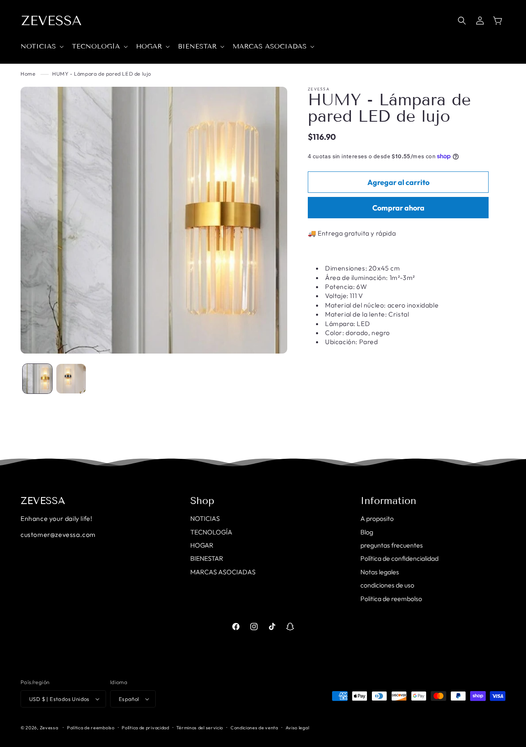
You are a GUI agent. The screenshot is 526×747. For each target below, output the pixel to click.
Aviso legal (297, 728)
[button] (41, 46)
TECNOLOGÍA (211, 532)
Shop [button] (202, 501)
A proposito (377, 518)
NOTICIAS (205, 518)
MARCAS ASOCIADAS (223, 572)
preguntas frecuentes (391, 545)
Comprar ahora (398, 208)
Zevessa (49, 728)
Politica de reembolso (391, 598)
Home (28, 73)
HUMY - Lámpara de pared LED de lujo (101, 73)
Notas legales (379, 572)
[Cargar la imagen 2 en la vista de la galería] (71, 378)
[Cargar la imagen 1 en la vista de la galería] (37, 378)
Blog (366, 532)
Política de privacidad (145, 728)
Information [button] (388, 501)
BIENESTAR (206, 558)
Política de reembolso (91, 728)
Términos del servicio (199, 728)
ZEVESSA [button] (43, 501)
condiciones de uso (387, 585)
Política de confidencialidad (399, 558)
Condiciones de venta (254, 728)
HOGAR (201, 545)
